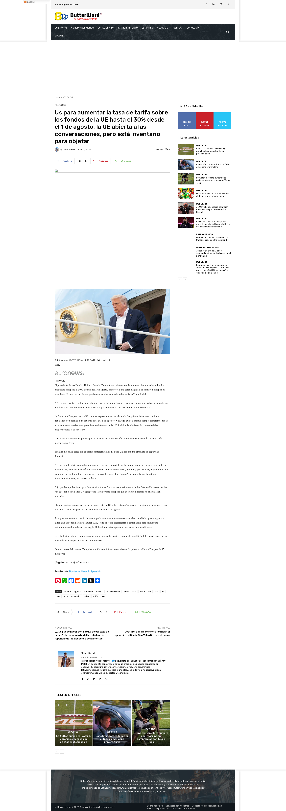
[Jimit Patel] (57, 149)
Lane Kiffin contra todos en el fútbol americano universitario (112, 739)
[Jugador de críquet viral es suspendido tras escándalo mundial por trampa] (186, 251)
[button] (227, 32)
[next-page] (62, 751)
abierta (67, 591)
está (134, 591)
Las (149, 591)
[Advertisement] (143, 67)
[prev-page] (57, 751)
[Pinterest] (221, 4)
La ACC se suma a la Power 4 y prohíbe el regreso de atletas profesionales (73, 739)
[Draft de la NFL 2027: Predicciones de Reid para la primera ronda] (186, 193)
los (163, 591)
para (58, 596)
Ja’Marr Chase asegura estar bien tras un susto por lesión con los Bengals (212, 209)
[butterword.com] (78, 16)
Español (30, 2)
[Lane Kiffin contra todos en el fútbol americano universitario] (112, 723)
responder (76, 596)
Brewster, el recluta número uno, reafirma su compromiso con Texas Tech (151, 737)
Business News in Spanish (84, 571)
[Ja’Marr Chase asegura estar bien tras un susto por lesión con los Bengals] (186, 208)
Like (187, 113)
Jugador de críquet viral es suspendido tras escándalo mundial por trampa (213, 253)
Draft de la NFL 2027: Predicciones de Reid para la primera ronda (212, 195)
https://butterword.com (91, 657)
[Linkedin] (213, 4)
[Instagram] (88, 678)
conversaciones (113, 591)
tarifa (95, 596)
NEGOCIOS (68, 97)
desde (126, 591)
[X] (228, 4)
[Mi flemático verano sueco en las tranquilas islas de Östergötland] (186, 237)
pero (66, 596)
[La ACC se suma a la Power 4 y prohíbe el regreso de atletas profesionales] (74, 723)
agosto (77, 591)
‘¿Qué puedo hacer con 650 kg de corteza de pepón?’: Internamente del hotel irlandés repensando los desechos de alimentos (82, 635)
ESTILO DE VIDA (204, 234)
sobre (86, 596)
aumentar (88, 591)
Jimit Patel (69, 149)
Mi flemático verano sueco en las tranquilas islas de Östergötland (212, 238)
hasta (142, 591)
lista (156, 591)
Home (57, 97)
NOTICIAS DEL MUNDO (208, 248)
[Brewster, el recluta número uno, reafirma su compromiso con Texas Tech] (151, 723)
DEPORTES (73, 732)
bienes (99, 591)
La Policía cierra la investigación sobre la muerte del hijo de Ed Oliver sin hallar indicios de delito (213, 224)
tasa (103, 596)
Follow (204, 113)
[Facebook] (206, 4)
